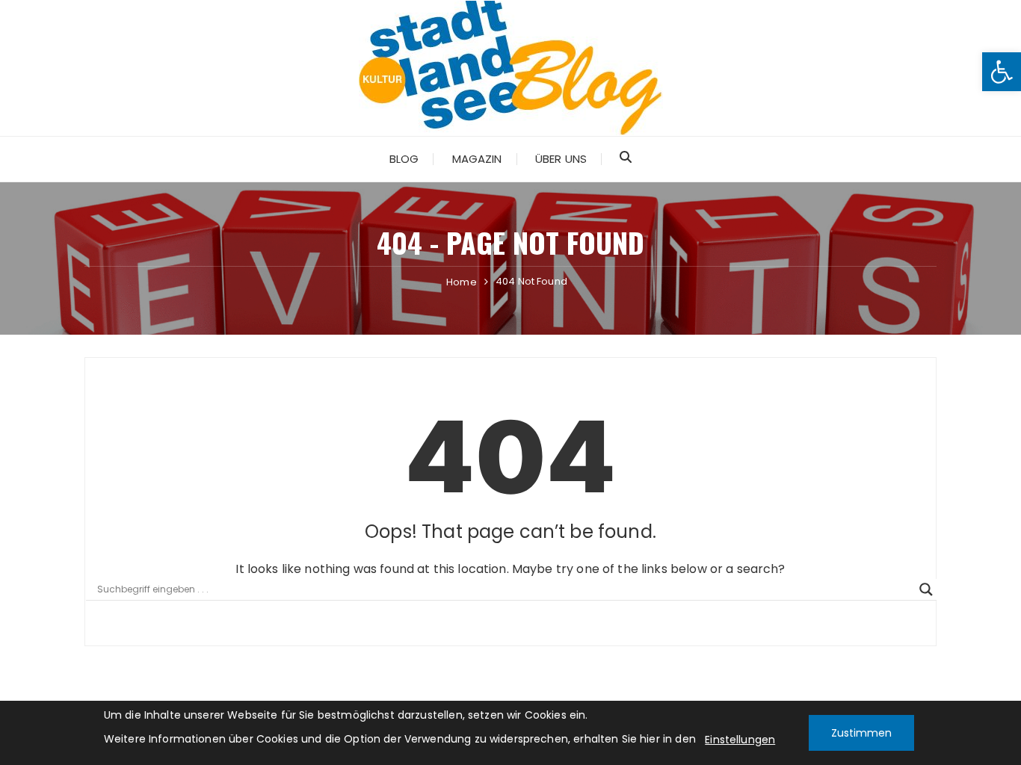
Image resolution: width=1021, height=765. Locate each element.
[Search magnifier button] (926, 589)
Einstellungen (740, 739)
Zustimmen (861, 732)
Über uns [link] (561, 159)
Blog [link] (404, 159)
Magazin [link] (477, 159)
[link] (1001, 71)
